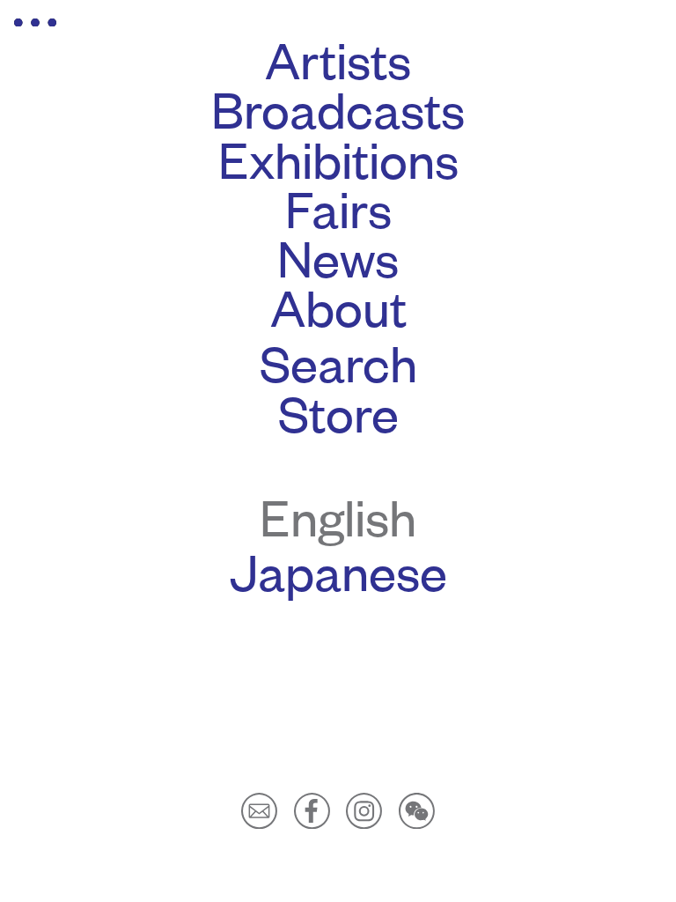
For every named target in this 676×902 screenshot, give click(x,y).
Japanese (338, 570)
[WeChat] (417, 808)
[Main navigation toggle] (35, 22)
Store (338, 411)
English (338, 515)
